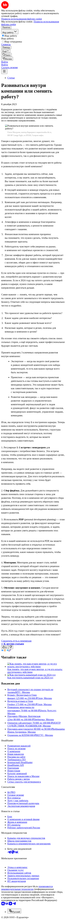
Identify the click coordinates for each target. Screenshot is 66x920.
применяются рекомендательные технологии (27, 887)
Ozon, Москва (44, 698)
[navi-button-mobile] (4, 71)
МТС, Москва (22, 692)
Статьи (11, 77)
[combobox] (14, 911)
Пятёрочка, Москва (44, 719)
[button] (4, 62)
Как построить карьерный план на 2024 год (30, 677)
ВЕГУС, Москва (44, 735)
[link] (6, 55)
